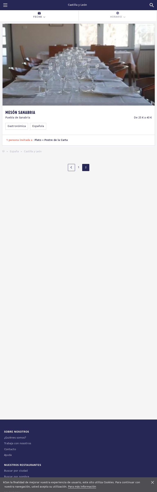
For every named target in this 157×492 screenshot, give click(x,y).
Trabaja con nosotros (17, 443)
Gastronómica (17, 126)
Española (38, 126)
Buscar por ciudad (16, 470)
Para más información (82, 486)
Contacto (10, 449)
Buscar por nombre (16, 476)
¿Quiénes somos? (15, 437)
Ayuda (8, 455)
